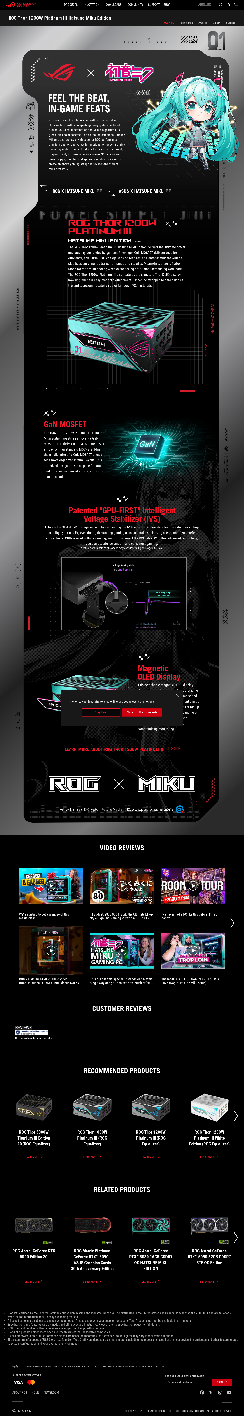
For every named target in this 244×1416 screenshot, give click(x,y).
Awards (202, 23)
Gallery (216, 23)
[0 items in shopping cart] (236, 5)
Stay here (101, 712)
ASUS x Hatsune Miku (141, 191)
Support (230, 23)
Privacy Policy (133, 1411)
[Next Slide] (232, 923)
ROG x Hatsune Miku (74, 191)
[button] (222, 1382)
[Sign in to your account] (228, 5)
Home (35, 1392)
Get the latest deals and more (184, 1376)
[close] (177, 696)
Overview (169, 23)
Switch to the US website (142, 712)
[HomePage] (15, 1367)
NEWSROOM (51, 1392)
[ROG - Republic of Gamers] (21, 5)
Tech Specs (186, 23)
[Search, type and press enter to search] (220, 4)
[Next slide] (236, 1116)
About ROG (19, 1392)
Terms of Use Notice (159, 1411)
